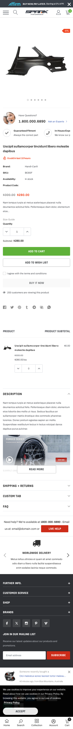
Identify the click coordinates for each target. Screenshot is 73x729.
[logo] (37, 12)
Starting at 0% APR (43, 4)
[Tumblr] (27, 307)
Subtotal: (8, 241)
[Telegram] (34, 307)
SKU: (6, 172)
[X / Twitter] (12, 307)
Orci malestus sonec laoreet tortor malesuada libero (42, 676)
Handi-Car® (31, 166)
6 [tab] (45, 100)
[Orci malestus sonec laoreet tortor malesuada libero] (10, 676)
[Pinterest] (19, 307)
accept (20, 711)
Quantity (7, 223)
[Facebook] (4, 307)
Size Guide (9, 219)
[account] (58, 12)
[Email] (41, 307)
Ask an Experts (56, 121)
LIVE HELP (55, 529)
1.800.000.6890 (32, 121)
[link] (7, 623)
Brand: (7, 166)
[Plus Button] (27, 232)
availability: (9, 179)
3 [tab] (35, 100)
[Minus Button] (6, 232)
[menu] (6, 13)
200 (9, 292)
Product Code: (11, 185)
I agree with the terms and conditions (26, 273)
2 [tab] (31, 100)
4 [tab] (38, 100)
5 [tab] (42, 100)
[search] (15, 12)
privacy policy (12, 702)
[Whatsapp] (49, 307)
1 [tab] (28, 100)
